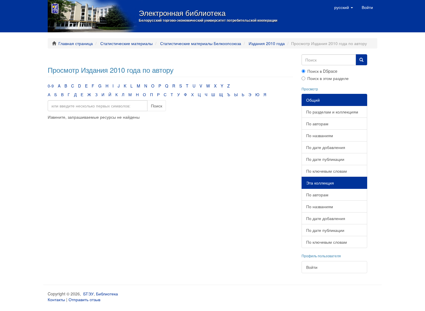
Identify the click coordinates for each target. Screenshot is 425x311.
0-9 (51, 86)
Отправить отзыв (84, 299)
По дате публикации (325, 159)
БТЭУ (88, 294)
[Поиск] (361, 59)
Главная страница (75, 43)
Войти (311, 267)
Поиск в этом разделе (328, 78)
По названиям (319, 135)
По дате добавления (325, 147)
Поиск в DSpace (322, 71)
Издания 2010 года (267, 43)
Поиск (156, 106)
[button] (343, 7)
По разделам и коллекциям (332, 112)
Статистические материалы (126, 43)
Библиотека (107, 294)
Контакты (56, 299)
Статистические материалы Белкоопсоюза (200, 43)
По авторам (317, 123)
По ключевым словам (326, 171)
